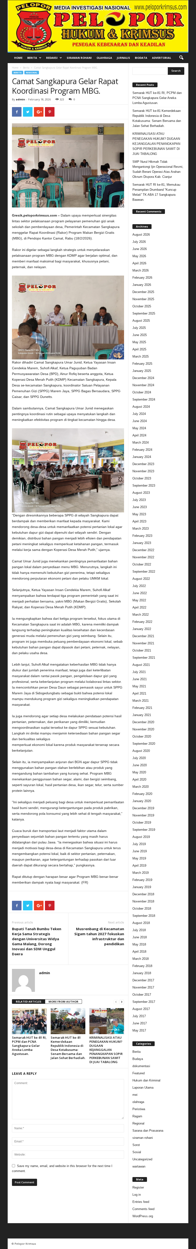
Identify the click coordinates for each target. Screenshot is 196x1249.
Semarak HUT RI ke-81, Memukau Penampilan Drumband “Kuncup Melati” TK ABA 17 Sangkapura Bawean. (156, 192)
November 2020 (143, 729)
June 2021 (139, 679)
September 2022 (143, 571)
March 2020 (140, 786)
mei (134, 1095)
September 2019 (143, 829)
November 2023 (143, 471)
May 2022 (139, 600)
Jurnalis (123, 58)
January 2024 (141, 457)
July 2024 (139, 414)
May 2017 (139, 1030)
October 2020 (141, 736)
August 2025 (141, 320)
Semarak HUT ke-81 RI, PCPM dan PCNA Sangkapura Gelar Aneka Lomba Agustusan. (29, 1045)
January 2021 (141, 715)
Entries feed (140, 1202)
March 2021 (140, 700)
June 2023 (139, 507)
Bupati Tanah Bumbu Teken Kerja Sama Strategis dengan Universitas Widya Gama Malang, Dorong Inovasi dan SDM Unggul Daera (36, 941)
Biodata (141, 58)
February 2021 (142, 708)
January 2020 (141, 801)
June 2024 (139, 421)
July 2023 (139, 500)
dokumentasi (141, 1066)
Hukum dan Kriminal (146, 1080)
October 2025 (141, 306)
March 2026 (140, 270)
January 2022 (141, 629)
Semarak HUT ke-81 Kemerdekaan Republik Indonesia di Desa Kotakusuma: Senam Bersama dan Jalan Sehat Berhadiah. (68, 1047)
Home (18, 58)
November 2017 (143, 987)
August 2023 (141, 492)
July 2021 (139, 672)
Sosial (136, 1152)
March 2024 (140, 442)
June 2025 (139, 335)
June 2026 (139, 249)
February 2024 (142, 449)
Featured (138, 1073)
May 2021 (139, 686)
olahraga (138, 1102)
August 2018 (141, 923)
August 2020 (141, 751)
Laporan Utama (142, 1087)
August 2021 (141, 665)
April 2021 (139, 693)
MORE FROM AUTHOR (63, 1001)
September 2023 (143, 485)
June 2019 (139, 851)
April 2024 (139, 435)
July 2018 (139, 930)
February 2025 (142, 363)
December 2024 (143, 378)
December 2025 (143, 292)
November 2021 (143, 643)
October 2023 (141, 478)
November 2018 (143, 901)
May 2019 (139, 858)
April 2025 (139, 349)
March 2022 (140, 614)
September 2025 (143, 313)
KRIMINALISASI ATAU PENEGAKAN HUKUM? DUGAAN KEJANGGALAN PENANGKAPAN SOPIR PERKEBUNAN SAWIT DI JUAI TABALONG (106, 1049)
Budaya (137, 1059)
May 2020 (139, 772)
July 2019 (139, 844)
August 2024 (141, 406)
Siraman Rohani (79, 58)
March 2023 (140, 528)
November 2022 (143, 557)
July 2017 (139, 1016)
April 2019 (139, 865)
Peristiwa (138, 1109)
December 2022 (143, 550)
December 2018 (143, 894)
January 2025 (141, 371)
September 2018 (143, 916)
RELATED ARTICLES (28, 1001)
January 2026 (141, 285)
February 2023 (142, 536)
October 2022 (141, 564)
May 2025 (139, 342)
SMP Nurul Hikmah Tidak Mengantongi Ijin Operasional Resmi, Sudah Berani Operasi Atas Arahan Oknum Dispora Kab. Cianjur (157, 169)
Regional (31, 72)
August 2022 (141, 579)
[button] (181, 58)
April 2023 (139, 521)
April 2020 (139, 779)
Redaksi (52, 58)
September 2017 (143, 1002)
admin (20, 99)
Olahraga (104, 58)
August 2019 (141, 837)
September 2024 (143, 399)
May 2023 (139, 514)
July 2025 (139, 328)
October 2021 (141, 650)
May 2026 (139, 256)
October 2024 (141, 392)
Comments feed (143, 1209)
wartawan (138, 1166)
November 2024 (143, 385)
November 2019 (143, 815)
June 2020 (139, 765)
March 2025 (140, 356)
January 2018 (141, 973)
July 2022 (139, 586)
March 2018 (140, 959)
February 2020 (142, 794)
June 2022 (139, 593)
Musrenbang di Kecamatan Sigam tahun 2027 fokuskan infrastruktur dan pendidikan (99, 936)
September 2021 (143, 657)
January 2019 (141, 887)
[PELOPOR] (98, 26)
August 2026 (141, 234)
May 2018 (139, 944)
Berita (32, 58)
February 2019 (142, 880)
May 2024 (139, 428)
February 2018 (142, 966)
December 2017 (143, 980)
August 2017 (141, 1009)
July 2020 (139, 758)
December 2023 (143, 464)
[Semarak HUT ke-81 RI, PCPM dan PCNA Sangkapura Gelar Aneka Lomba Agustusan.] (29, 1021)
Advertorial (161, 58)
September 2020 (143, 743)
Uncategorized (142, 1159)
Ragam (137, 1116)
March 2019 (140, 872)
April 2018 (139, 951)
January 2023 (141, 543)
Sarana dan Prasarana (147, 1130)
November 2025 (143, 299)
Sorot (136, 1145)
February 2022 (142, 622)
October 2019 (141, 822)
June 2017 (139, 1023)
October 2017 (141, 994)
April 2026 (139, 263)
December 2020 (143, 722)
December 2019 (143, 808)
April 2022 (139, 607)
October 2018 (141, 908)
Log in (136, 1194)
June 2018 (139, 937)
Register (138, 1187)
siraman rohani (142, 1138)
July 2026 (139, 242)
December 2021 (143, 636)
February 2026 (142, 277)
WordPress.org (142, 1216)
